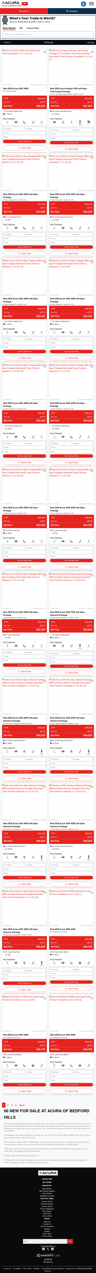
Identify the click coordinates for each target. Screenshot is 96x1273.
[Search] (70, 1241)
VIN (20, 28)
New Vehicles (47, 1188)
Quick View (26, 147)
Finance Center (47, 1206)
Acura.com (47, 1179)
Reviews (47, 1229)
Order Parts (47, 1213)
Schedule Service (47, 1204)
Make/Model (9, 28)
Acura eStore (47, 1216)
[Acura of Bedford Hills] (11, 2)
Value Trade (47, 1233)
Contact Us (47, 1224)
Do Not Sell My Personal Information (53, 1269)
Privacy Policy (47, 1236)
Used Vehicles (47, 1193)
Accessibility (17, 1269)
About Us (47, 1221)
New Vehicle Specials (47, 1191)
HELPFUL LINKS (47, 1198)
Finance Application (47, 1209)
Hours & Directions (47, 1226)
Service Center (47, 1201)
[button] (83, 3)
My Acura (47, 1182)
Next (21, 1105)
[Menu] (91, 4)
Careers (47, 1231)
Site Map (37, 1269)
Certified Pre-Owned (47, 1196)
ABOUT (47, 1219)
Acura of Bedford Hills (11, 5)
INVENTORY (47, 1186)
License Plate (32, 28)
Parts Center (47, 1211)
